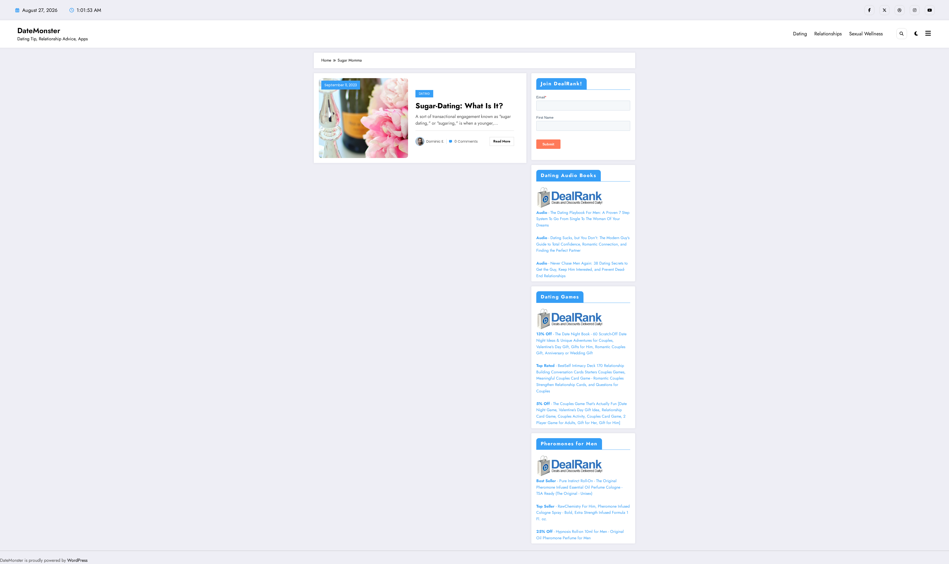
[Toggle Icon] (927, 34)
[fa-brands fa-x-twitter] (884, 10)
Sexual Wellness (866, 33)
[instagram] (915, 10)
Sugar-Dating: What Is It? (459, 106)
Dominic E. (435, 141)
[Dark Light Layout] (916, 33)
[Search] (901, 33)
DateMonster (38, 30)
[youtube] (930, 10)
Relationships (828, 33)
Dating (800, 33)
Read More (501, 141)
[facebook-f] (869, 10)
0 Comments (466, 141)
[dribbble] (900, 10)
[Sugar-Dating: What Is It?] (363, 117)
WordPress (77, 560)
